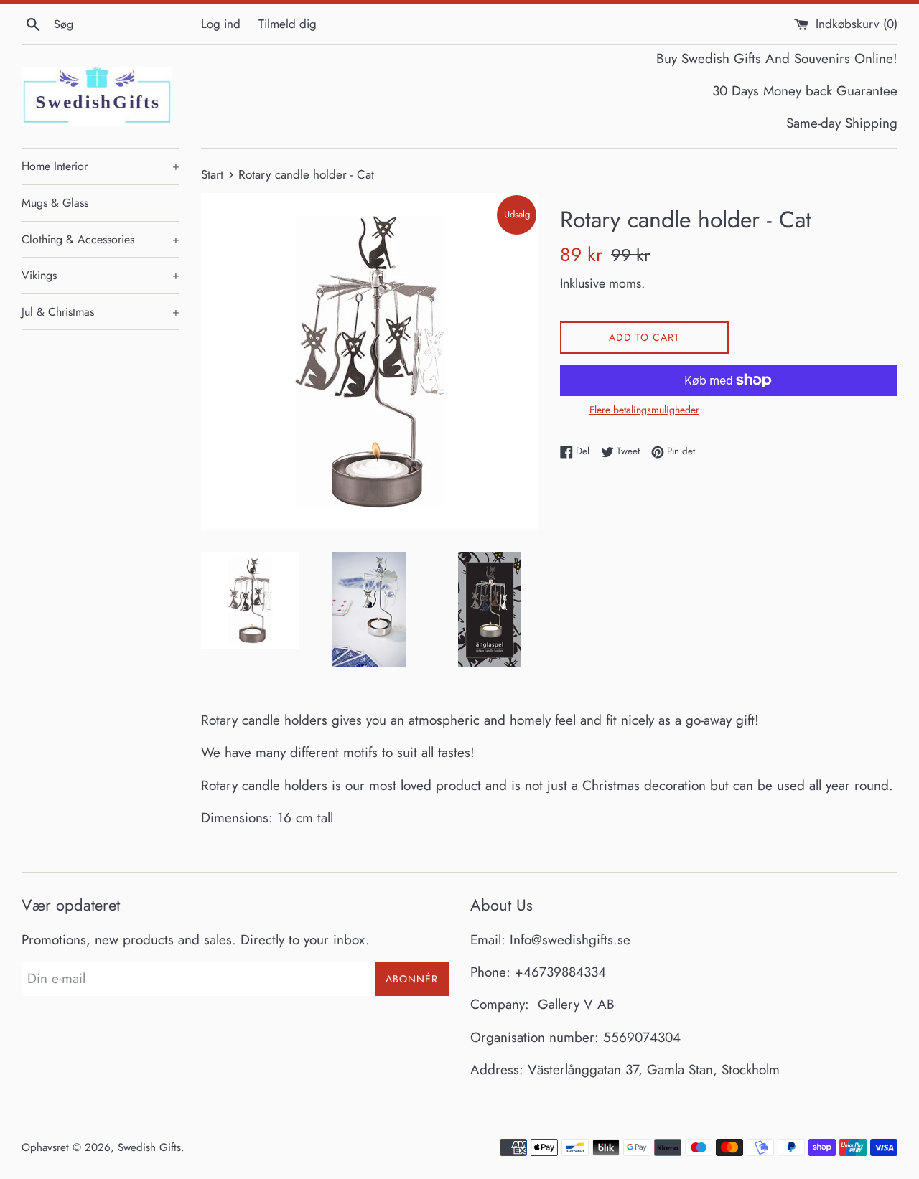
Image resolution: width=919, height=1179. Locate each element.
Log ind (221, 23)
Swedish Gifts (149, 1147)
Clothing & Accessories (100, 239)
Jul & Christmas (100, 312)
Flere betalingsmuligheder (644, 410)
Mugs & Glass (55, 202)
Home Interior (100, 166)
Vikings (100, 275)
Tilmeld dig (287, 23)
